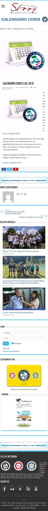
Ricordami (17, 343)
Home (4, 29)
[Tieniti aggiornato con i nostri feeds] (28, 489)
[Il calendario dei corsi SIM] (24, 19)
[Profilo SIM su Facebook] (4, 489)
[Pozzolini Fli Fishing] (24, 425)
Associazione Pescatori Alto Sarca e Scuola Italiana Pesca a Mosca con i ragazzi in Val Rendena (23, 282)
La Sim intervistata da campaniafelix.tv (18, 312)
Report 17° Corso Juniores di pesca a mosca (21, 251)
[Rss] (24, 500)
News (10, 29)
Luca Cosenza (9, 87)
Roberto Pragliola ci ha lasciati (31, 216)
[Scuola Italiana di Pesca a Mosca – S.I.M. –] (24, 8)
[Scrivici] (36, 489)
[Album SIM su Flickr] (12, 489)
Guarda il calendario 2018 (12, 163)
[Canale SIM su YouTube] (20, 489)
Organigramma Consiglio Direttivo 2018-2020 (15, 212)
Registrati (6, 348)
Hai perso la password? (11, 351)
